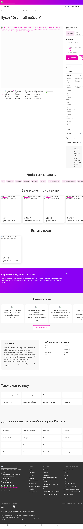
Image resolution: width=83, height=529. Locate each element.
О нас (31, 470)
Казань (25, 452)
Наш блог (32, 489)
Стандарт (70, 33)
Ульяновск (6, 431)
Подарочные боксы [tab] (54, 181)
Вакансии (32, 496)
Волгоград (67, 431)
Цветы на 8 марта (69, 483)
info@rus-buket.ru (8, 482)
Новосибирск (47, 452)
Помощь (45, 472)
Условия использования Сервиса (50, 480)
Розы (65, 478)
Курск (45, 438)
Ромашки (67, 402)
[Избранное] (78, 2)
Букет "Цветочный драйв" (32, 209)
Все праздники (68, 494)
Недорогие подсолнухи (30, 395)
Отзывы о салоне (48, 489)
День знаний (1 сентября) (72, 492)
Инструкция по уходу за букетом (50, 485)
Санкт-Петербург (8, 438)
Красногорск (68, 438)
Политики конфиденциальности (50, 476)
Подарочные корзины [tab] (69, 181)
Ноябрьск (46, 431)
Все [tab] (3, 181)
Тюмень (66, 445)
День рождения (68, 470)
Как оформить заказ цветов (51, 492)
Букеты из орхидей (49, 402)
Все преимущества (41, 327)
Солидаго (77, 81)
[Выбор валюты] (65, 6)
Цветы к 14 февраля (70, 486)
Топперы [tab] (43, 181)
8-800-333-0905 (7, 478)
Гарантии (32, 478)
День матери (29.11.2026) (71, 489)
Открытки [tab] (10, 181)
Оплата (31, 475)
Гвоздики (46, 395)
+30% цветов (78, 33)
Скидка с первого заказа (50, 494)
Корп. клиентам (34, 481)
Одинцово (6, 6)
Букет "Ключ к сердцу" (9, 209)
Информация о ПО (34, 492)
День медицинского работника (70, 349)
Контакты (46, 470)
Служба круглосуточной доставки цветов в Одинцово (18, 511)
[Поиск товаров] (74, 2)
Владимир (67, 452)
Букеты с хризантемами (71, 395)
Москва (5, 452)
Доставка (32, 472)
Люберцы (26, 438)
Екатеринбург (47, 445)
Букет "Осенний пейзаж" (10, 259)
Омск (4, 445)
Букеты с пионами (8, 402)
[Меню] (81, 2)
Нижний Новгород (29, 431)
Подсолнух (69, 78)
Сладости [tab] (26, 181)
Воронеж (26, 445)
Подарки (66, 481)
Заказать (73, 58)
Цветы (66, 472)
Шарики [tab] (18, 181)
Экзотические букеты (29, 402)
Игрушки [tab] (34, 181)
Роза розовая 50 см (68, 97)
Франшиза (32, 483)
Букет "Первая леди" (52, 209)
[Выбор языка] (69, 6)
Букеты (66, 475)
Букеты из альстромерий (10, 395)
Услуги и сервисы (34, 486)
